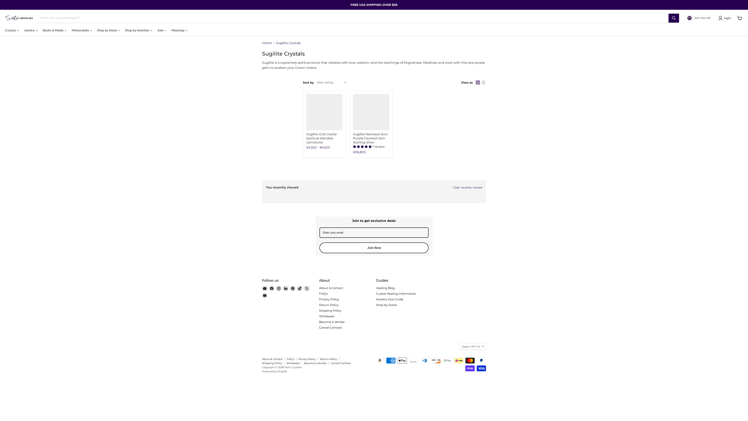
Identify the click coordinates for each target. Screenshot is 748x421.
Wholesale (326, 316)
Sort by (308, 82)
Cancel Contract (330, 327)
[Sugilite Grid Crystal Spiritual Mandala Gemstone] (324, 112)
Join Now (374, 247)
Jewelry (29, 30)
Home (267, 43)
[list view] (483, 82)
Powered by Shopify (274, 371)
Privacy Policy (329, 299)
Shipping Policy (330, 310)
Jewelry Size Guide (389, 299)
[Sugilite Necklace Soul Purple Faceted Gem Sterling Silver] (371, 112)
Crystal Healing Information (396, 293)
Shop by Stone (107, 30)
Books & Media (53, 30)
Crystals (11, 30)
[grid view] (478, 82)
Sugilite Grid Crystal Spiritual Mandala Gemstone (321, 138)
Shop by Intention (137, 30)
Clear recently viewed (467, 187)
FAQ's (323, 293)
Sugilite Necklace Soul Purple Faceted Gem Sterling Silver (370, 138)
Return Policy (329, 305)
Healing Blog (385, 288)
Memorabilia (81, 30)
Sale (161, 30)
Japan (471, 346)
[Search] (674, 18)
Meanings (178, 30)
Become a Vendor (332, 322)
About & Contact (331, 288)
